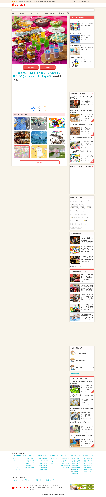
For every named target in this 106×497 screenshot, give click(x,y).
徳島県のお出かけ (76, 473)
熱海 (73, 217)
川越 (79, 224)
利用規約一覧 (50, 480)
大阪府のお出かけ (65, 458)
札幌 (82, 211)
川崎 (83, 207)
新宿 (79, 204)
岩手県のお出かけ (17, 463)
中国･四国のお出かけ (76, 455)
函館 (79, 227)
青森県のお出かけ (17, 462)
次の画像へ (47, 67)
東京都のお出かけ (43, 458)
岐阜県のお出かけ (55, 460)
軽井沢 (86, 224)
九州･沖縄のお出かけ (88, 455)
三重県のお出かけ (55, 462)
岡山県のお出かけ (76, 460)
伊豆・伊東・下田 (76, 220)
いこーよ (16, 1)
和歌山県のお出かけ (65, 465)
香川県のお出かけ (76, 471)
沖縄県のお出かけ (88, 471)
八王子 (86, 217)
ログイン (92, 1)
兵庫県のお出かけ (65, 462)
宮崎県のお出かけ (88, 467)
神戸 (87, 201)
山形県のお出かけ (17, 467)
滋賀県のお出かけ (65, 467)
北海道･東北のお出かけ (18, 455)
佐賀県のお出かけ (88, 460)
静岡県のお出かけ (55, 463)
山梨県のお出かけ (30, 460)
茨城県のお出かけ (43, 469)
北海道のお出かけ (17, 458)
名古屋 (80, 201)
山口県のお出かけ (76, 462)
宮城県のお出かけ (17, 460)
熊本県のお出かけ (88, 463)
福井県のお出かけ (30, 467)
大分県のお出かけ (88, 465)
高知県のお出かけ (76, 469)
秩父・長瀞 (75, 207)
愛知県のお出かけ (55, 458)
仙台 (85, 204)
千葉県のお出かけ (43, 462)
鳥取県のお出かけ (76, 463)
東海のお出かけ (54, 455)
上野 (85, 214)
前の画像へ (31, 67)
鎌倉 (79, 217)
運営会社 (27, 480)
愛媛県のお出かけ (76, 467)
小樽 (73, 227)
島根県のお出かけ (76, 465)
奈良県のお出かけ (65, 463)
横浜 (73, 201)
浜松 (73, 224)
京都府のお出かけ (65, 460)
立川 (73, 214)
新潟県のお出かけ (30, 462)
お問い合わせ (16, 480)
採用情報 (38, 480)
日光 (88, 211)
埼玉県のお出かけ (43, 463)
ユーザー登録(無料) (84, 1)
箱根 (86, 220)
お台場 (89, 207)
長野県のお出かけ (30, 458)
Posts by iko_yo (74, 373)
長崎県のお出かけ (88, 462)
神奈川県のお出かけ (43, 460)
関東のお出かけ (42, 455)
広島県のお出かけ (76, 458)
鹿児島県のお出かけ (88, 469)
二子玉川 (74, 211)
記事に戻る (39, 162)
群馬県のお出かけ (43, 465)
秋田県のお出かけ (17, 465)
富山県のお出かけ (30, 465)
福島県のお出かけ (17, 469)
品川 (79, 214)
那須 (73, 204)
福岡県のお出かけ (88, 458)
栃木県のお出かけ (43, 467)
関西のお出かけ (64, 455)
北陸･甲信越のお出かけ (31, 455)
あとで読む (76, 1)
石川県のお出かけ (30, 463)
